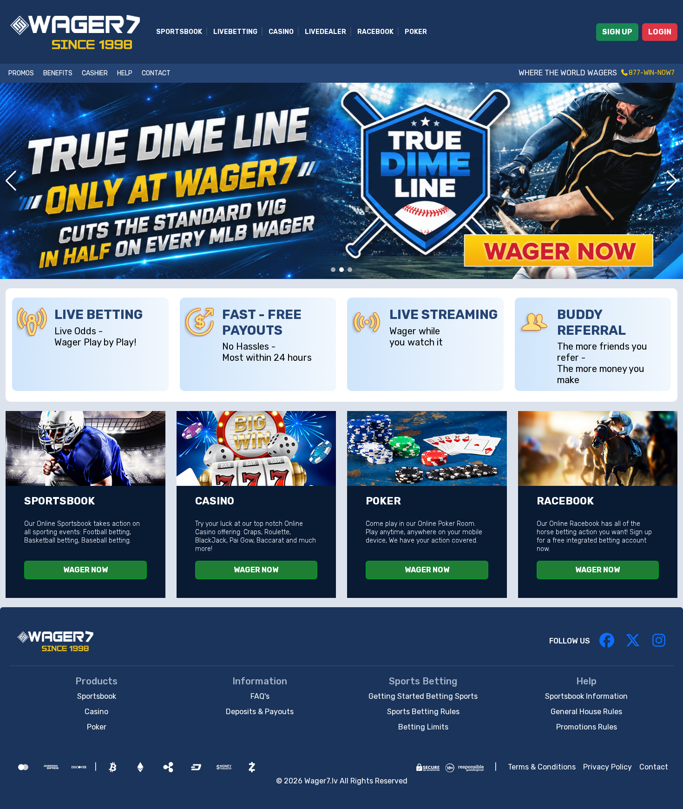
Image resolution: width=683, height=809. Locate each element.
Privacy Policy (607, 767)
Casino (281, 32)
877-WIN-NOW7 (652, 73)
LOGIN (659, 31)
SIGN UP (617, 31)
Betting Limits (423, 727)
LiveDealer (325, 32)
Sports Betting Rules (423, 711)
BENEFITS (57, 73)
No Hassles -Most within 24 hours (267, 352)
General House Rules (586, 711)
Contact (653, 767)
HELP (124, 73)
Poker (416, 32)
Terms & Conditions (542, 767)
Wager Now (85, 569)
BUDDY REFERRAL (591, 322)
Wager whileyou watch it (416, 336)
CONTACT (156, 73)
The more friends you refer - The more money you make (602, 363)
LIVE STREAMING (443, 314)
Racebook (375, 32)
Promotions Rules (586, 727)
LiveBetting (235, 32)
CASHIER (95, 73)
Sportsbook (179, 32)
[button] (11, 181)
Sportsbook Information (586, 696)
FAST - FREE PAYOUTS (262, 322)
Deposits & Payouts (260, 711)
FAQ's (259, 696)
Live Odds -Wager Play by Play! (95, 336)
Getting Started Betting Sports (423, 696)
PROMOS (21, 73)
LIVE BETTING (98, 314)
